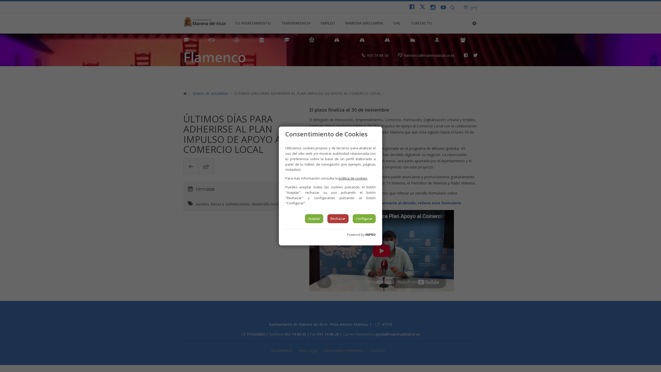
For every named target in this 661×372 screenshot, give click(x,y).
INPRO (370, 235)
